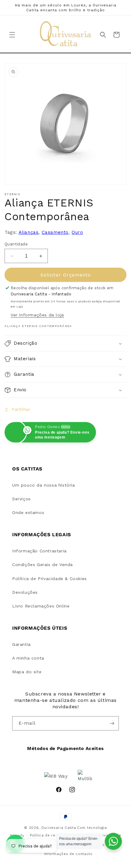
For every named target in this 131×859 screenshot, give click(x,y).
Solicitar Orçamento (66, 275)
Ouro (77, 232)
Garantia (21, 644)
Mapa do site (26, 671)
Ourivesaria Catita (58, 828)
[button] (12, 34)
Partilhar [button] (21, 409)
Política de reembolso (51, 835)
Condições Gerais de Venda (42, 564)
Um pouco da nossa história (43, 485)
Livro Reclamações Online (40, 606)
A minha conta (28, 658)
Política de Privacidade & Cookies (49, 578)
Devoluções (25, 592)
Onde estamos (28, 512)
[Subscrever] (112, 723)
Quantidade (16, 244)
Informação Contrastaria (39, 550)
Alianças (29, 232)
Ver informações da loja (37, 314)
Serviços (21, 498)
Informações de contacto (68, 854)
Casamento (55, 232)
